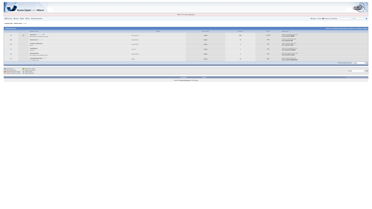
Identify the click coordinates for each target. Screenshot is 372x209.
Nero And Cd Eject (34, 53)
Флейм (133, 58)
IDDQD (292, 35)
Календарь (334, 18)
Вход (186, 14)
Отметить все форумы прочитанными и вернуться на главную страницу (346, 28)
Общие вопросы (135, 53)
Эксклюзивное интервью (36, 58)
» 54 (43, 34)
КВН (23, 18)
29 (240, 58)
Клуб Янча (9, 18)
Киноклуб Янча (134, 35)
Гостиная (133, 49)
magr (292, 44)
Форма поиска (18, 23)
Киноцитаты (33, 34)
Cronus (205, 35)
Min (292, 40)
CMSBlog (204, 77)
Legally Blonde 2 (34, 48)
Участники (326, 18)
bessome (293, 49)
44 (240, 39)
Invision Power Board (185, 80)
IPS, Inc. (196, 80)
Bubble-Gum (294, 59)
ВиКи (28, 18)
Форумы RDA (9, 23)
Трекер (17, 18)
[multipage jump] (36, 34)
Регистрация (191, 14)
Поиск (320, 18)
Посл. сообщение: (286, 35)
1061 (240, 35)
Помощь (314, 18)
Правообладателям (37, 18)
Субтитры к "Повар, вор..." (36, 43)
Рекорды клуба (33, 39)
